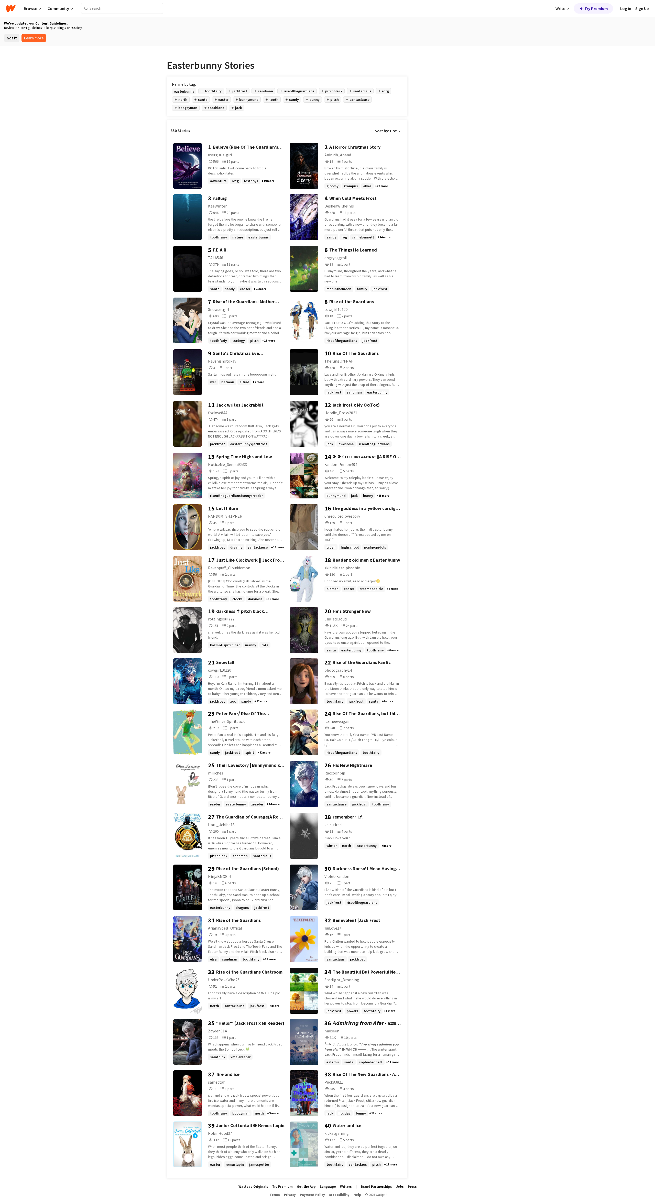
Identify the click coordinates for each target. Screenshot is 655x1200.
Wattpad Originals (253, 1186)
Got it (12, 38)
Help (357, 1195)
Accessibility (339, 1195)
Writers (346, 1186)
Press (412, 1186)
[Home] (11, 8)
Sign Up (642, 8)
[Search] (86, 9)
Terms (275, 1195)
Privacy (290, 1195)
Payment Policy (312, 1195)
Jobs (400, 1186)
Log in (625, 8)
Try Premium (596, 8)
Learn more (33, 38)
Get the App (306, 1186)
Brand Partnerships (376, 1186)
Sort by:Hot (386, 130)
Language (328, 1186)
